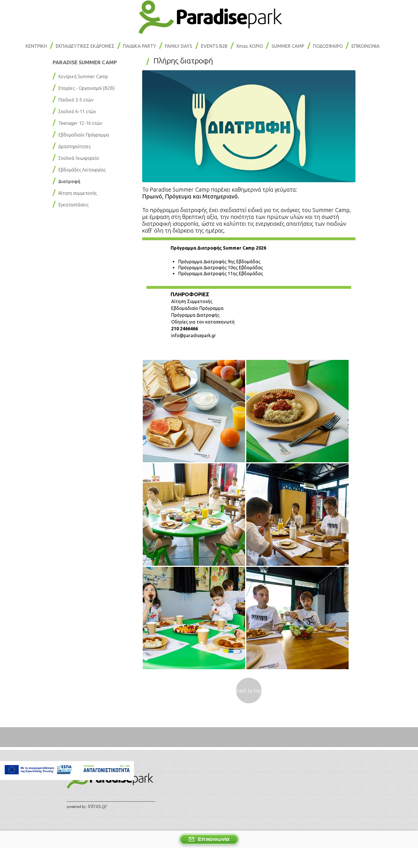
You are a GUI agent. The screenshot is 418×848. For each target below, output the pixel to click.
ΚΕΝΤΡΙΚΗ (36, 46)
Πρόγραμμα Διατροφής (195, 315)
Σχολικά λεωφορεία (78, 158)
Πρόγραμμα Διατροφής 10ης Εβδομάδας (220, 267)
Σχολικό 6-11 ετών (77, 111)
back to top (249, 690)
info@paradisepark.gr (193, 335)
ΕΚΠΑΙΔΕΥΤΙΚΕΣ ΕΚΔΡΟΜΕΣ (85, 46)
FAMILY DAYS (178, 46)
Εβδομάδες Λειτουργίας (82, 169)
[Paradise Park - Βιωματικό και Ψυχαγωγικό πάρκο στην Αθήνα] (209, 32)
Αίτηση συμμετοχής (77, 193)
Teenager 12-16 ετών (80, 123)
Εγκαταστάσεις (73, 204)
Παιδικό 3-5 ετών (76, 99)
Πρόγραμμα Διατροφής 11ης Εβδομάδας (220, 273)
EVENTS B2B (214, 46)
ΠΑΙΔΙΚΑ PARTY (139, 46)
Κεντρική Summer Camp (83, 76)
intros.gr (97, 806)
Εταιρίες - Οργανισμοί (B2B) (86, 88)
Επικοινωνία (213, 839)
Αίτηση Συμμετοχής (191, 301)
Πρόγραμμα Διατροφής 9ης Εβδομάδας (219, 261)
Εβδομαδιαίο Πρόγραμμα (83, 134)
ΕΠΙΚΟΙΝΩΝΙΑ (365, 46)
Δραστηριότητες (74, 146)
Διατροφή (69, 181)
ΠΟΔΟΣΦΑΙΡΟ (328, 46)
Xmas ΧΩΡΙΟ (249, 46)
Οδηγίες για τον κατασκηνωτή (203, 321)
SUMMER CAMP (288, 46)
